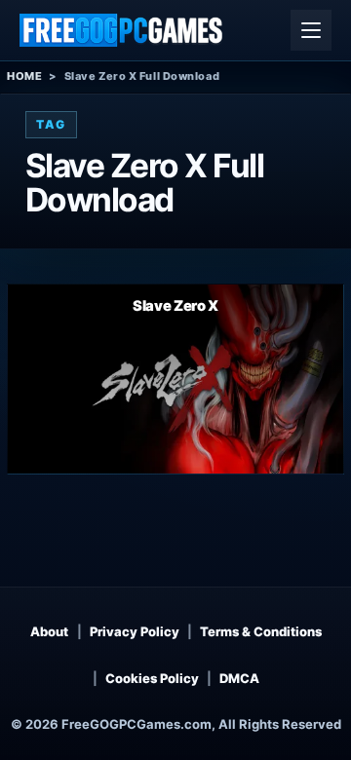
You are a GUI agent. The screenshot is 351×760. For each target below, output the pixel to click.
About (49, 631)
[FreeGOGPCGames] (122, 30)
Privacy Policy (134, 631)
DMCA (239, 678)
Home (24, 76)
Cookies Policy (152, 678)
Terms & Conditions (261, 631)
